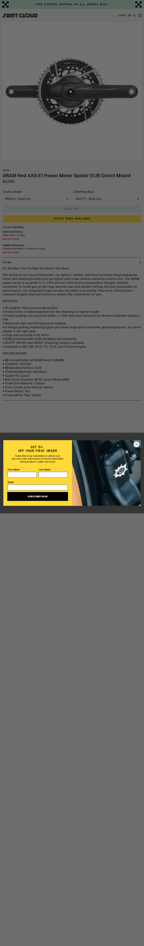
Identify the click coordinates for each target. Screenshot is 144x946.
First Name (14, 469)
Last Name (45, 469)
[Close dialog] (136, 444)
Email (11, 482)
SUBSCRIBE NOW (38, 496)
